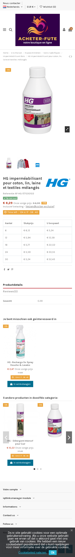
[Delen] (4, 269)
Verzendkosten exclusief (40, 206)
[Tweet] (8, 269)
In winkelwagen (22, 384)
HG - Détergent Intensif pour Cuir (20, 442)
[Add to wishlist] (35, 330)
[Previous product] (70, 56)
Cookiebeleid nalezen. (32, 552)
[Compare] (35, 336)
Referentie (8, 193)
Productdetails (13, 284)
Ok (52, 552)
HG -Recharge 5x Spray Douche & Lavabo (20, 363)
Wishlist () (49, 6)
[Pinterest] (12, 269)
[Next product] (71, 56)
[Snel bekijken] (35, 343)
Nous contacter (12, 3)
